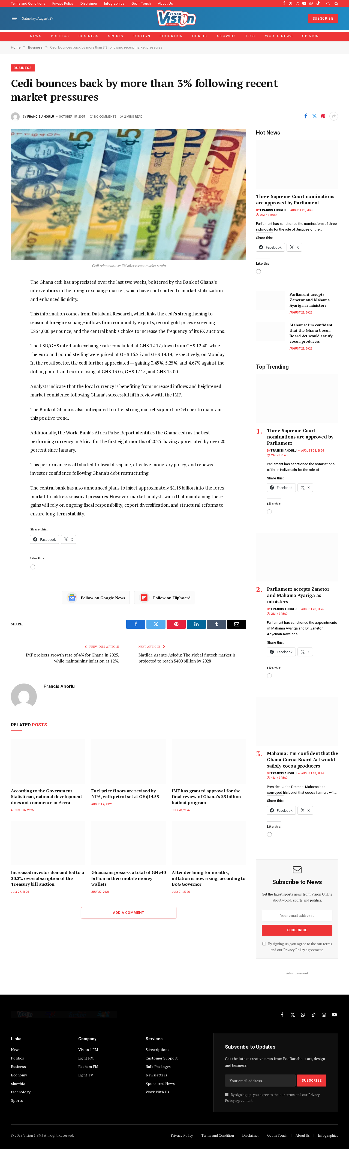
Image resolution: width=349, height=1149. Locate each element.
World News (279, 36)
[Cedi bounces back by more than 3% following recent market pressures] (128, 194)
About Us (165, 3)
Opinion (310, 36)
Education (171, 36)
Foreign (142, 36)
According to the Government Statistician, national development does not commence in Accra (46, 797)
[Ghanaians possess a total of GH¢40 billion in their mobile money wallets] (128, 843)
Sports (116, 36)
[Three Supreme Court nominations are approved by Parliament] (297, 164)
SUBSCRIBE (323, 18)
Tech (250, 36)
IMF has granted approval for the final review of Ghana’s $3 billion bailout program (206, 797)
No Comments (105, 116)
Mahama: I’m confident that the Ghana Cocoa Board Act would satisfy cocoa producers (311, 333)
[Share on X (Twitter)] (314, 116)
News (36, 36)
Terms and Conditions (28, 3)
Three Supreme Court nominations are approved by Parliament (295, 199)
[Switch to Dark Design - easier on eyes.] (328, 3)
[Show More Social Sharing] (333, 116)
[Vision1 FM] (174, 18)
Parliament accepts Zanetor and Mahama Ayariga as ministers (309, 300)
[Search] (335, 3)
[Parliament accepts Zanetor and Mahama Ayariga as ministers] (270, 300)
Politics (60, 36)
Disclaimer (88, 3)
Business (89, 36)
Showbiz (226, 36)
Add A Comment (128, 913)
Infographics (114, 3)
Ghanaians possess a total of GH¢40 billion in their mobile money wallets (128, 878)
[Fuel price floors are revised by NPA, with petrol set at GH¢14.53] (128, 761)
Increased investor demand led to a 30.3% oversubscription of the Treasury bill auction (47, 878)
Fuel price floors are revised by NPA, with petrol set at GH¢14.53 (125, 794)
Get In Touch (141, 3)
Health (200, 36)
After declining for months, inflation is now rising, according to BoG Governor (208, 878)
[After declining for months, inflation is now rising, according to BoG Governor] (209, 843)
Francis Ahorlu (40, 116)
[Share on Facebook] (306, 116)
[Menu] (14, 18)
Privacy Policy (62, 3)
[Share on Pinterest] (323, 116)
